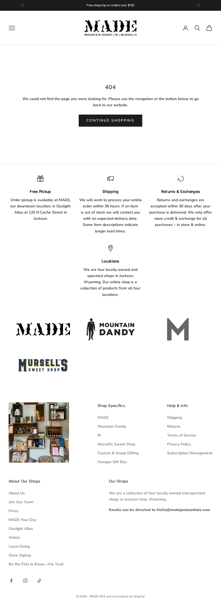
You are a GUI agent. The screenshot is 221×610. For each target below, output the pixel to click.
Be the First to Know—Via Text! (36, 564)
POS (102, 596)
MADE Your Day (22, 519)
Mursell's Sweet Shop (116, 444)
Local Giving (19, 546)
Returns (174, 426)
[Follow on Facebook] (11, 580)
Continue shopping (110, 120)
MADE (103, 417)
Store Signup (20, 555)
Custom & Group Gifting (118, 453)
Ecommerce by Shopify (128, 596)
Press (13, 510)
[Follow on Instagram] (25, 580)
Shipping (174, 417)
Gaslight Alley (21, 528)
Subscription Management (189, 453)
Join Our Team (21, 502)
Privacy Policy (179, 444)
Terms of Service (181, 435)
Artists (14, 537)
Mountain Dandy (112, 426)
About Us (17, 493)
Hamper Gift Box (112, 461)
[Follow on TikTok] (39, 580)
